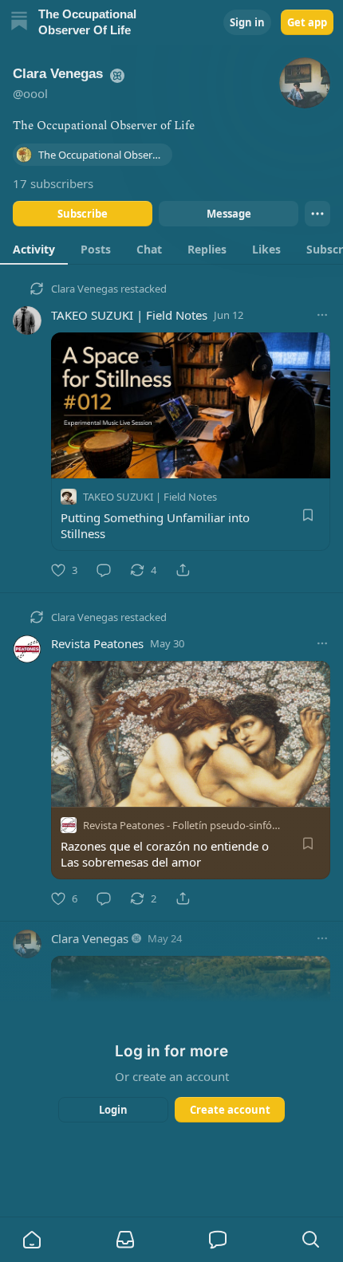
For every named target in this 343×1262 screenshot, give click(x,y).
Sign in (247, 22)
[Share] (182, 570)
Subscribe (82, 213)
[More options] (322, 315)
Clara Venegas (84, 288)
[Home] (19, 22)
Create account (230, 1110)
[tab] (34, 249)
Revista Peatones (97, 643)
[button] (32, 1239)
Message (229, 213)
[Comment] (103, 570)
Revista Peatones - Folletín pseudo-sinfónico (187, 825)
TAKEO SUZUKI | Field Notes (129, 315)
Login (113, 1110)
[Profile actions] (317, 213)
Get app (307, 22)
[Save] (308, 515)
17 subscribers (53, 183)
